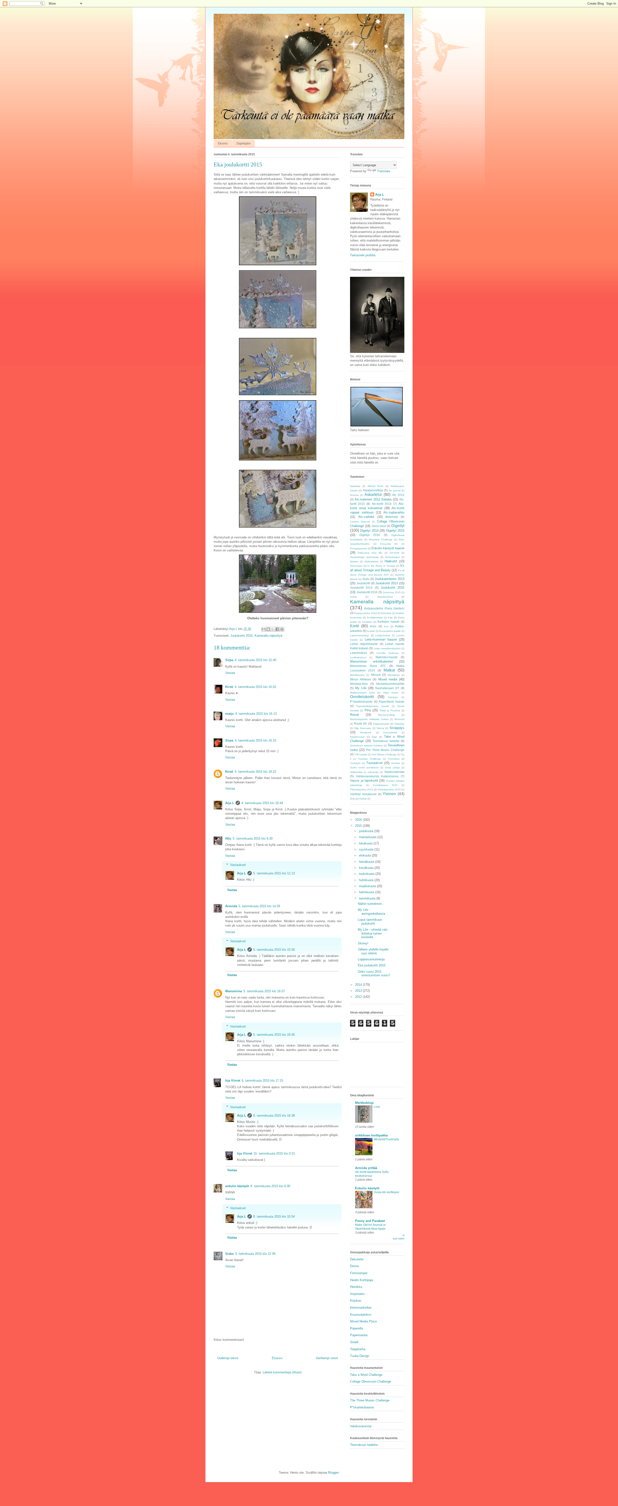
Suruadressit (390, 732)
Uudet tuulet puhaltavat (364, 767)
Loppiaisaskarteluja (371, 959)
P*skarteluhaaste (361, 701)
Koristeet (367, 622)
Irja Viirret (232, 1080)
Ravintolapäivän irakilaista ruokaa (369, 719)
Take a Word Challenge (366, 1375)
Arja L (229, 803)
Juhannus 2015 (392, 592)
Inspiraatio (357, 1294)
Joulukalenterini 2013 (389, 579)
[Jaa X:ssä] (272, 629)
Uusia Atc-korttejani (386, 1192)
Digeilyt (397, 526)
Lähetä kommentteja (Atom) (282, 1372)
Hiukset (354, 561)
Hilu (228, 838)
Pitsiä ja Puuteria (390, 710)
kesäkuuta (366, 868)
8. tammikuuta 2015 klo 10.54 (274, 1216)
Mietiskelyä (394, 675)
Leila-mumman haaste (381, 639)
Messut (375, 674)
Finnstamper (358, 1273)
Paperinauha (358, 1335)
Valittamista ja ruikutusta (364, 772)
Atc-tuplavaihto (393, 512)
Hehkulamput (392, 557)
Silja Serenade (362, 728)
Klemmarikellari (361, 1307)
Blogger (333, 1472)
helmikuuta (367, 892)
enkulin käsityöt (237, 1186)
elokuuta (365, 855)
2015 (359, 826)
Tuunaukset (374, 763)
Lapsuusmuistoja (359, 635)
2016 (359, 819)
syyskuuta (366, 849)
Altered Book (375, 486)
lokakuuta (366, 843)
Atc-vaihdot (366, 517)
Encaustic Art (389, 543)
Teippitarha (357, 1349)
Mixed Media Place (363, 1321)
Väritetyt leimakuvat (363, 794)
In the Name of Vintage (381, 565)
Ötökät (363, 798)
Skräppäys (396, 728)
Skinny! (363, 943)
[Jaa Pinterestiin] (282, 629)
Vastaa (230, 673)
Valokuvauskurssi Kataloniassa (377, 776)
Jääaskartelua (385, 596)
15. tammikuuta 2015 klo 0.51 (274, 1153)
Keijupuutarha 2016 (365, 613)
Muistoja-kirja (359, 683)
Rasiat (354, 714)
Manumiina (233, 991)
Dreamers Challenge (381, 539)
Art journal (394, 490)
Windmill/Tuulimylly (386, 1139)
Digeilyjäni (244, 143)
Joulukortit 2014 (361, 587)
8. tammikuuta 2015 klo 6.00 (270, 1186)
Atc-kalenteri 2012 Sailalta (373, 499)
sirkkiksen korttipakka (371, 1135)
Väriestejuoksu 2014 (361, 789)
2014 (359, 984)
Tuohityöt (355, 763)
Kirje (390, 617)
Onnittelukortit (362, 697)
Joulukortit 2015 (241, 635)
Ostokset (393, 697)
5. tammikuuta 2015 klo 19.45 (274, 1034)
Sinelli (354, 1342)
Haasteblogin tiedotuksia (364, 557)
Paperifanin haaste (391, 701)
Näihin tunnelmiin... (371, 904)
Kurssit (371, 631)
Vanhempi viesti (327, 1358)
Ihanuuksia (356, 565)
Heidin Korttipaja (361, 1280)
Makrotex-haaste (387, 657)
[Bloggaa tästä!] (268, 629)
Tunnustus (394, 758)
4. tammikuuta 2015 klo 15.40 (255, 660)
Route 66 (360, 723)
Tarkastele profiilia (362, 255)
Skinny (380, 728)
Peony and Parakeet (370, 1221)
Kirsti (229, 687)
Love (377, 1106)
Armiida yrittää (366, 1168)
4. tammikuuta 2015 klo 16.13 (256, 713)
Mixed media (387, 679)
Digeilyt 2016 (369, 534)
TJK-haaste (360, 754)
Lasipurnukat (382, 635)
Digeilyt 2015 (395, 530)
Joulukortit (363, 583)
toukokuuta (367, 874)
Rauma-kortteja (386, 715)
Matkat (389, 670)
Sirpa (229, 660)
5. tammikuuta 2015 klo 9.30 (253, 838)
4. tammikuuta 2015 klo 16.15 (255, 740)
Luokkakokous (358, 657)
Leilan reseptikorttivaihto (387, 648)
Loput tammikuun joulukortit (370, 921)
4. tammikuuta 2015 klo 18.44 (262, 803)
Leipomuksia (358, 652)
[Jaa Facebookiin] (277, 629)
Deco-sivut (379, 526)
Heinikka (356, 1287)
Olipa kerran (391, 692)
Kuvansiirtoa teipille (390, 631)
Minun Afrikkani (360, 679)
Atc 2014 (398, 494)
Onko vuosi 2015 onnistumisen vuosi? (374, 973)
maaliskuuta (368, 886)
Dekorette (357, 1259)
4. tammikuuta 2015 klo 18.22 (255, 771)
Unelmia (395, 763)
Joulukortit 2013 (386, 583)
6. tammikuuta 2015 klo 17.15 (262, 1080)
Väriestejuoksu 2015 (389, 789)
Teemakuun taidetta (386, 740)
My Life (360, 688)
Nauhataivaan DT (387, 688)
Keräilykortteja (375, 617)
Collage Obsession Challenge (370, 1381)
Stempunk (365, 732)
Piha (368, 710)
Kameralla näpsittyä (268, 635)
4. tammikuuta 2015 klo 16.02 (255, 687)
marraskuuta (368, 837)
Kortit (354, 626)
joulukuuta (366, 831)
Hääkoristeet (372, 561)
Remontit (399, 719)
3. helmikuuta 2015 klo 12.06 (255, 1254)
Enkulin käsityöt (367, 1188)
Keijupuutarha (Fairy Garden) (384, 608)
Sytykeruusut (357, 736)
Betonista (392, 516)
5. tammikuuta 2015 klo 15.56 (274, 949)
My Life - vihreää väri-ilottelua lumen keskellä (373, 933)
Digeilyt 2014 (369, 530)
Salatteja (399, 723)
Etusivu (223, 143)
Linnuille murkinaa (387, 653)
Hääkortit (391, 561)
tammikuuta (367, 898)
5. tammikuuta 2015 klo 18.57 (264, 991)
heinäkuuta (367, 862)
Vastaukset (238, 865)
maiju (229, 713)
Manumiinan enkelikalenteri (371, 661)
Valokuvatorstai (394, 771)
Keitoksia (386, 613)
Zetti (352, 798)
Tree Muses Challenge (384, 754)
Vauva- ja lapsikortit (364, 780)
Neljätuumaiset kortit (362, 692)
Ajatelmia (355, 486)
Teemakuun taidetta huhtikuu (366, 745)
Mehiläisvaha (357, 675)
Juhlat (353, 596)
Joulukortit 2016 (367, 592)
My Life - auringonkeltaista (371, 911)
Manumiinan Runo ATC (368, 665)
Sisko (229, 1254)
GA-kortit (394, 552)
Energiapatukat (358, 548)
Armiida (231, 906)
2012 (359, 997)
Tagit (374, 736)
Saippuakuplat (381, 723)
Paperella (356, 1328)
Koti (386, 626)
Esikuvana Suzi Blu (370, 552)
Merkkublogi (364, 1103)
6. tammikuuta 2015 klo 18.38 (274, 1115)
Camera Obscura (360, 521)
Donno (354, 1266)
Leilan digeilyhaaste (364, 643)
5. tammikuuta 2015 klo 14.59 (259, 906)
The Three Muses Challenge (385, 749)
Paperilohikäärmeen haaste (372, 706)
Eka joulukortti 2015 (372, 965)
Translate (383, 171)
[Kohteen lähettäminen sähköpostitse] (263, 629)
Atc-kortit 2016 (382, 503)
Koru (373, 626)
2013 (359, 990)
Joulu (365, 578)
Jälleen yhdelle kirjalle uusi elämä (373, 951)
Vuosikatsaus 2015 (385, 785)
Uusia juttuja (392, 767)
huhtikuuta (366, 880)
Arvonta (354, 495)
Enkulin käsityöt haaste (388, 548)
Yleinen (389, 794)
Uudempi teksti (227, 1358)
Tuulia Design (359, 1356)
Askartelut (373, 494)
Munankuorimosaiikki (390, 683)
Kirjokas (355, 1300)
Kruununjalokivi (360, 1314)
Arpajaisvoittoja (373, 490)
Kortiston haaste (388, 621)
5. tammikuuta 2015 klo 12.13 (274, 873)
